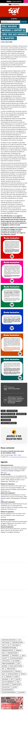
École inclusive (12, 411)
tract (15, 509)
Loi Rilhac (4, 658)
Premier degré (21, 414)
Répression (9, 676)
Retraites (23, 674)
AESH (3, 411)
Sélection (17, 679)
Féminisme (18, 650)
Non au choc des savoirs (16, 666)
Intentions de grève (12, 653)
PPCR (3, 668)
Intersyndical (15, 655)
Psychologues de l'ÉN (7, 671)
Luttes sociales (6, 661)
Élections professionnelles (9, 692)
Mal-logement (16, 661)
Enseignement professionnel (9, 647)
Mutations (4, 666)
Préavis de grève (11, 668)
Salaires (16, 676)
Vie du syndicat (5, 684)
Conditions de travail (17, 642)
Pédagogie (17, 671)
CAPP (19, 640)
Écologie (14, 687)
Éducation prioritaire (7, 689)
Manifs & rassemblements (8, 663)
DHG (8, 645)
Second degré (6, 420)
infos (5, 472)
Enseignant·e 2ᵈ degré (8, 414)
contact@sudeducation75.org (18, 457)
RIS (2, 676)
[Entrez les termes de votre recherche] (10, 22)
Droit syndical (16, 645)
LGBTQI (23, 655)
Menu (15, 19)
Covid (3, 645)
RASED (3, 674)
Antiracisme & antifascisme (9, 640)
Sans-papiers (5, 679)
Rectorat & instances (13, 674)
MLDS (18, 663)
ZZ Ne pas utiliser (16, 684)
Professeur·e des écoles (9, 417)
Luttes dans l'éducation (16, 658)
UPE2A (18, 682)
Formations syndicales (7, 650)
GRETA (3, 653)
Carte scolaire (5, 642)
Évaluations (22, 692)
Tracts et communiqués (9, 423)
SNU (12, 679)
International (5, 655)
